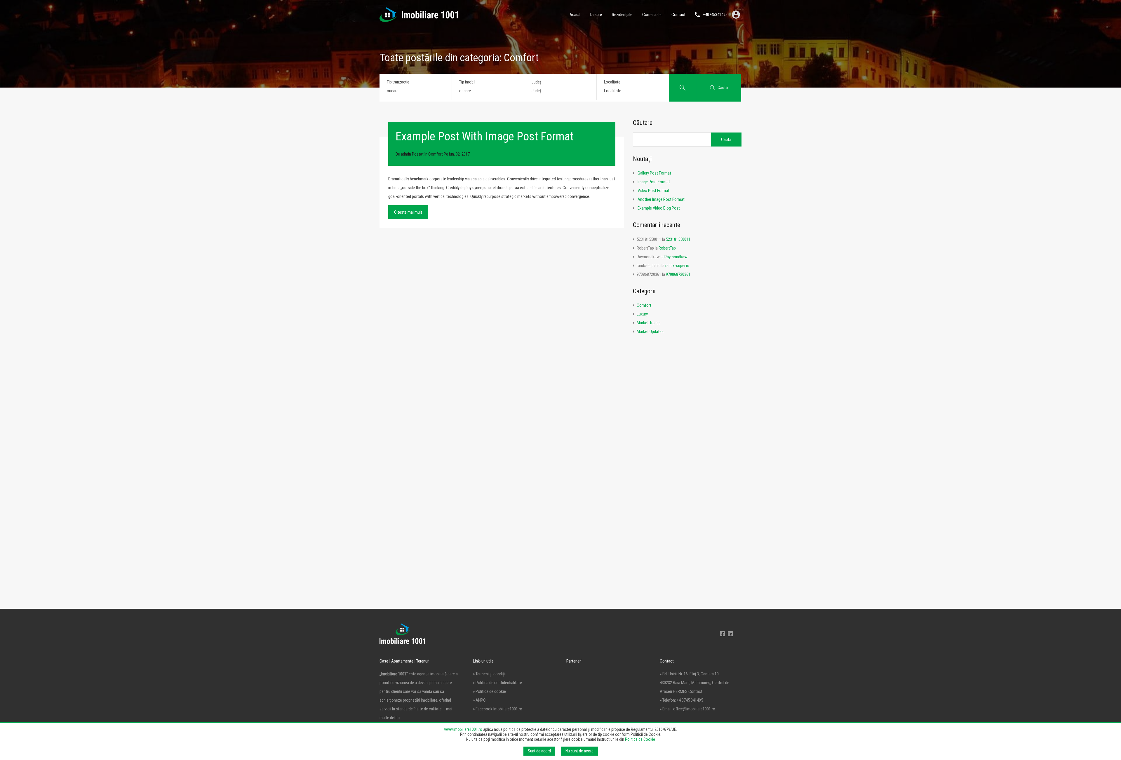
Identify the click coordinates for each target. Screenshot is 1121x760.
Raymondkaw (675, 256)
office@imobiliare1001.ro (694, 709)
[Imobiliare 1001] (419, 19)
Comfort (435, 154)
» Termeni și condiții (489, 674)
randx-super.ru (677, 265)
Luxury (642, 314)
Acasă (575, 14)
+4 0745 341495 (690, 700)
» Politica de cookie (489, 691)
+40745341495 (715, 14)
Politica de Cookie (640, 739)
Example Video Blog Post (659, 208)
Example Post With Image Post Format (485, 136)
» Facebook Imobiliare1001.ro (497, 709)
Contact (678, 14)
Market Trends (649, 322)
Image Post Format (654, 181)
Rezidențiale (622, 14)
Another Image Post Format (661, 199)
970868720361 (678, 274)
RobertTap (667, 248)
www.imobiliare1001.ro (463, 729)
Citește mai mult (408, 212)
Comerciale (652, 14)
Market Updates (650, 331)
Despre (596, 14)
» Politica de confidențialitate (497, 682)
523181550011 (678, 239)
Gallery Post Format (654, 173)
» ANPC (479, 700)
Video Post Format (653, 190)
